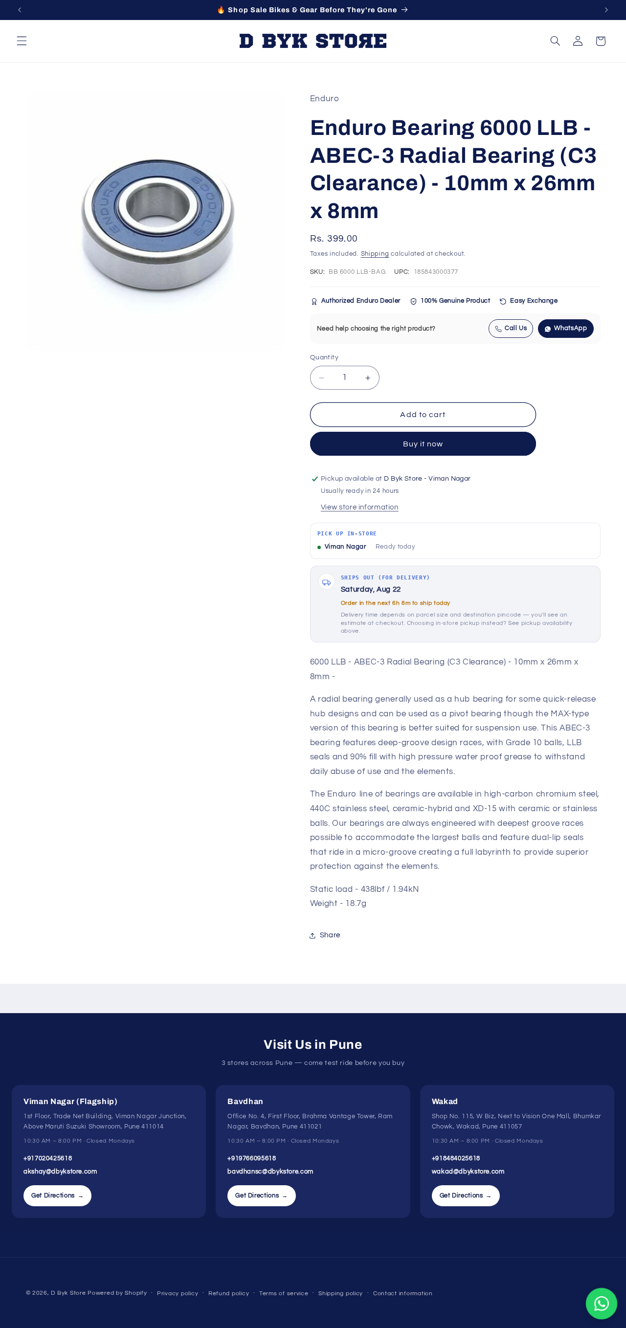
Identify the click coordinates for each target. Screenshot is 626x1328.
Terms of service (284, 1293)
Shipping (375, 254)
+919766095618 (251, 1158)
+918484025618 (456, 1158)
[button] (21, 41)
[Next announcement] (606, 10)
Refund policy (228, 1293)
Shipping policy (340, 1293)
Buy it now (423, 444)
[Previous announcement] (19, 10)
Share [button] (330, 935)
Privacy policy (177, 1293)
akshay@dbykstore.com (60, 1171)
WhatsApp (570, 329)
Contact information (403, 1293)
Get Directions (57, 1195)
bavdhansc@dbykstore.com (270, 1171)
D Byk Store (69, 1293)
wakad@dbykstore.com (468, 1171)
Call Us (516, 329)
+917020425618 (47, 1158)
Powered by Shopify (117, 1293)
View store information (360, 507)
